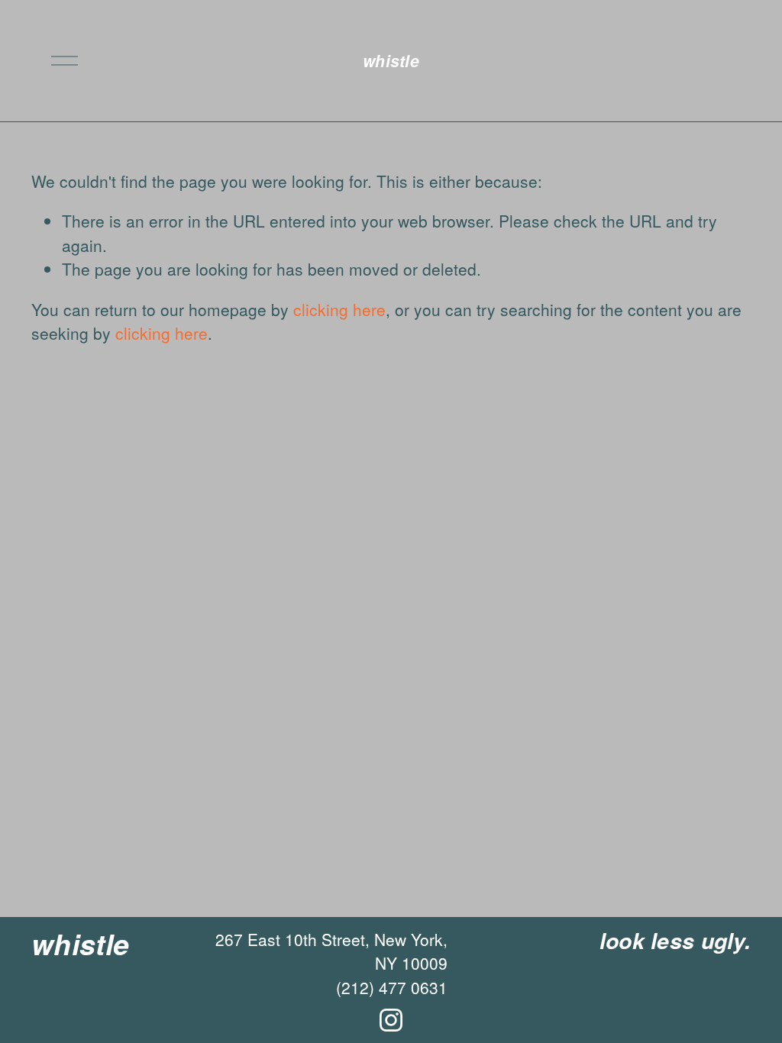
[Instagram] (391, 1020)
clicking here (339, 309)
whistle (390, 60)
